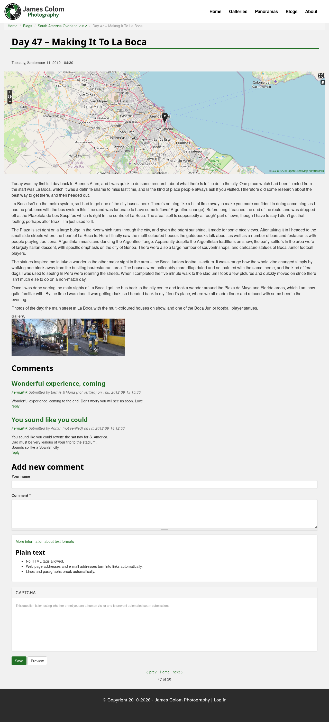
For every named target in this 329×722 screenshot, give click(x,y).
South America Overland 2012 (62, 25)
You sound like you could (50, 419)
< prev (151, 671)
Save (19, 660)
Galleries (238, 11)
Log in (220, 699)
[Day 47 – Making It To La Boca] (40, 336)
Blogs (291, 11)
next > (178, 671)
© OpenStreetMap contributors (304, 171)
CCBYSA (278, 171)
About (311, 11)
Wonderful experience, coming (58, 383)
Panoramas (266, 11)
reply (16, 406)
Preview (37, 660)
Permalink (20, 392)
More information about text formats (45, 541)
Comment (21, 495)
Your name (21, 476)
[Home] (37, 10)
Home (215, 11)
